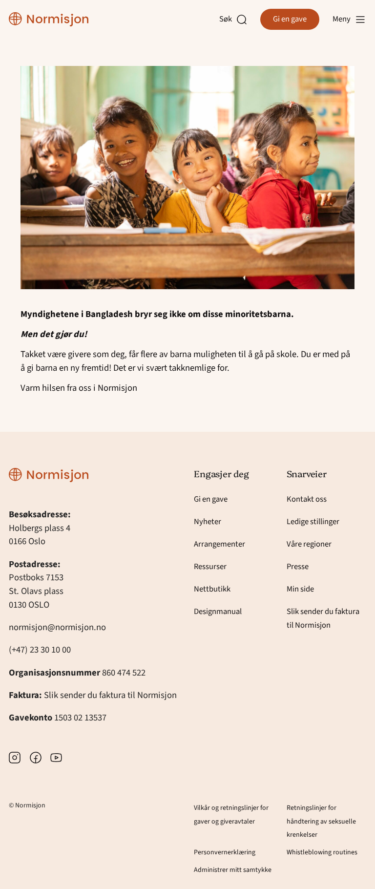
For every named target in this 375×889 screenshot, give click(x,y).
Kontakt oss (307, 499)
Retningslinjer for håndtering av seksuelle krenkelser (321, 821)
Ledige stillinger (313, 522)
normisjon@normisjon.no (57, 627)
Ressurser (210, 566)
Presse (298, 566)
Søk (227, 19)
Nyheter (207, 522)
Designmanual (218, 611)
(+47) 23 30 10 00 (40, 649)
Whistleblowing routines (322, 852)
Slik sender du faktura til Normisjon (110, 695)
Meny (342, 19)
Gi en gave (290, 19)
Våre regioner (309, 544)
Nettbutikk (212, 589)
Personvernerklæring (224, 852)
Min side (300, 589)
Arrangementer (219, 544)
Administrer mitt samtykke (232, 870)
